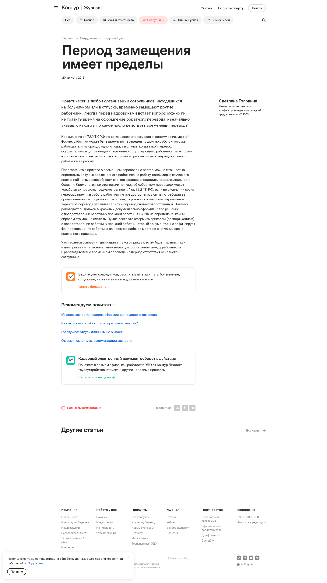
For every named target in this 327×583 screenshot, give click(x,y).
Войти (257, 8)
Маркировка (140, 538)
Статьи (171, 517)
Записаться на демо (94, 377)
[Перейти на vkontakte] (239, 558)
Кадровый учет (114, 38)
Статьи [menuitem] (206, 8)
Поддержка (246, 510)
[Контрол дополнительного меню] (56, 8)
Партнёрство (212, 510)
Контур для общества (75, 522)
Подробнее (36, 563)
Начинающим (105, 527)
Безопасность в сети (74, 533)
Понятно (17, 571)
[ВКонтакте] (177, 408)
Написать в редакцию (251, 522)
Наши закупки (70, 527)
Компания (69, 510)
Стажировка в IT (107, 533)
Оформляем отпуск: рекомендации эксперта (96, 341)
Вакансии (102, 517)
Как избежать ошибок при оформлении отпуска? (99, 323)
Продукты (140, 510)
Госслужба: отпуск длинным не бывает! (92, 332)
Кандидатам (104, 522)
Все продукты (140, 517)
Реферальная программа (211, 519)
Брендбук (208, 540)
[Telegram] (192, 408)
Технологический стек (72, 540)
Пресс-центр (70, 517)
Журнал (67, 38)
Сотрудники (88, 38)
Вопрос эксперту (178, 527)
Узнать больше (90, 287)
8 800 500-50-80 (248, 517)
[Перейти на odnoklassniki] (245, 558)
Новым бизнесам (142, 527)
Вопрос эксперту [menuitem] (230, 8)
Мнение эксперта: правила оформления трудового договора (109, 315)
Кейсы (171, 522)
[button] (81, 408)
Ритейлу (137, 533)
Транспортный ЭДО (144, 543)
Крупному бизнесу (143, 522)
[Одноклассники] (185, 408)
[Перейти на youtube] (251, 558)
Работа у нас (106, 510)
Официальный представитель (212, 528)
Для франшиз (211, 535)
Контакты (67, 547)
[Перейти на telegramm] (257, 558)
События (172, 533)
